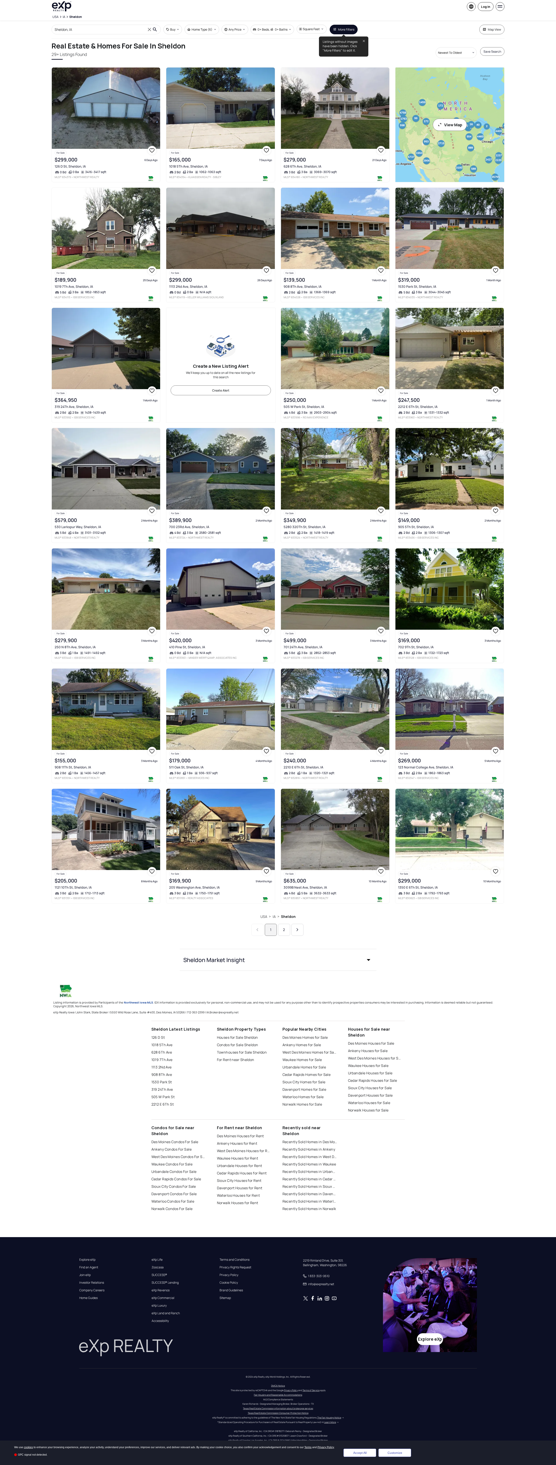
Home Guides (88, 1297)
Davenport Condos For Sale (174, 1193)
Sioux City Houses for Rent (239, 1180)
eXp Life (157, 1259)
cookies (28, 1447)
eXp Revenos (161, 1290)
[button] (278, 960)
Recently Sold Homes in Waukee (309, 1164)
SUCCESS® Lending (165, 1282)
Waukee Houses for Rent (237, 1158)
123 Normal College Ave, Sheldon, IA (425, 767)
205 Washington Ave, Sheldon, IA (194, 887)
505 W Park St (163, 1096)
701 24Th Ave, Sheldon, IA (303, 647)
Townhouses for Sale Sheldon (242, 1052)
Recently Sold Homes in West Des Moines (309, 1156)
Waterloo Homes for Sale (303, 1096)
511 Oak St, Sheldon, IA (186, 767)
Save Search (492, 51)
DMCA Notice (278, 1385)
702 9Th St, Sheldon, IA (416, 647)
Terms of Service (311, 1390)
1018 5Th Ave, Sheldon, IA (188, 166)
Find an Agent (88, 1267)
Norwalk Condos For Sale (172, 1208)
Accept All (360, 1453)
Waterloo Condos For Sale (172, 1201)
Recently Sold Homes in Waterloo (309, 1201)
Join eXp (85, 1274)
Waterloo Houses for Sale (369, 1102)
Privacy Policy (229, 1274)
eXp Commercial (163, 1297)
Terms (308, 1447)
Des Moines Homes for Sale (305, 1037)
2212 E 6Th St (162, 1104)
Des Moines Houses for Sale (371, 1043)
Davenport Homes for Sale (304, 1089)
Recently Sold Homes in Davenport (309, 1193)
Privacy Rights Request (235, 1267)
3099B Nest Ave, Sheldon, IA (305, 887)
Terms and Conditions (234, 1259)
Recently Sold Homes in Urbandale (309, 1171)
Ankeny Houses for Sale (368, 1050)
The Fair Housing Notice (329, 1417)
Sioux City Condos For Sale (173, 1186)
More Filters (346, 29)
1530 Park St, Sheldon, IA (417, 286)
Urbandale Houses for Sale (370, 1073)
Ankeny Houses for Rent (237, 1143)
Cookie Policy (229, 1282)
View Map (453, 124)
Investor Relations (91, 1282)
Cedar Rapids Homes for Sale (306, 1074)
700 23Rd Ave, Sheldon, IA (189, 527)
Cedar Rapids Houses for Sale (372, 1080)
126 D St (158, 1037)
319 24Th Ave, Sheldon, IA (74, 406)
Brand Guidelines (231, 1290)
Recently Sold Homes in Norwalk (309, 1208)
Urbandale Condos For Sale (174, 1171)
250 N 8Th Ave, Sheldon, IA (75, 647)
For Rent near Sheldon (235, 1059)
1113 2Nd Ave (161, 1067)
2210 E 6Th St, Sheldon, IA (303, 767)
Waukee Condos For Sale (172, 1164)
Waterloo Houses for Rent (238, 1195)
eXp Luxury (159, 1305)
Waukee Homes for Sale (302, 1059)
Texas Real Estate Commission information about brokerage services (278, 1408)
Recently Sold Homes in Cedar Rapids (309, 1179)
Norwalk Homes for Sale (302, 1104)
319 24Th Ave (162, 1089)
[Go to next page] (297, 930)
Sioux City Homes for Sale (304, 1082)
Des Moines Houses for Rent (240, 1136)
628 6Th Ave (161, 1052)
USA (263, 916)
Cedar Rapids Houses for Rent (242, 1173)
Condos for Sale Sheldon (237, 1044)
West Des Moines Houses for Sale (375, 1058)
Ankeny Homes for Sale (301, 1044)
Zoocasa (158, 1267)
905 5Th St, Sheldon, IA (416, 527)
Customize (395, 1453)
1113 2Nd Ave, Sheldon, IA (188, 286)
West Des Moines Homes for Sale (309, 1052)
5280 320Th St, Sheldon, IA (305, 527)
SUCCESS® (159, 1274)
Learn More (330, 1422)
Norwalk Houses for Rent (237, 1202)
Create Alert (220, 390)
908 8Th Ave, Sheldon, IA (303, 286)
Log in (485, 7)
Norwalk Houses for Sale (368, 1110)
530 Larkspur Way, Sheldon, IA (78, 527)
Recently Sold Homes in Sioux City (309, 1186)
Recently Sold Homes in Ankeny (308, 1149)
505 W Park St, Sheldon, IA (304, 406)
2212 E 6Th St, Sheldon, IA (418, 406)
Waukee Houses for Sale (368, 1065)
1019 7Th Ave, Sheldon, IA (74, 286)
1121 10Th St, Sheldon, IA (73, 887)
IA (274, 916)
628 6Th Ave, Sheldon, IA (302, 166)
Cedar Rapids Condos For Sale (176, 1179)
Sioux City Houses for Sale (370, 1087)
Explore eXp (87, 1259)
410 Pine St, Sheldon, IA (187, 647)
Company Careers (91, 1290)
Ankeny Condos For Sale (171, 1149)
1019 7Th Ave (162, 1059)
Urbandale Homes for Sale (304, 1067)
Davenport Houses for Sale (370, 1095)
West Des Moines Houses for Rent (244, 1150)
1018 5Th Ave (162, 1044)
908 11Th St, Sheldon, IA (73, 767)
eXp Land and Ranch (166, 1313)
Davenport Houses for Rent (239, 1188)
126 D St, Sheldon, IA (70, 166)
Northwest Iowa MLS (138, 1002)
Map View (494, 29)
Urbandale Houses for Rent (239, 1165)
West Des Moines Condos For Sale (178, 1156)
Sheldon (288, 916)
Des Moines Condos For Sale (174, 1141)
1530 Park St (161, 1082)
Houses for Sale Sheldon (237, 1037)
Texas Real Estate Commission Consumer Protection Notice (278, 1413)
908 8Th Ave (161, 1074)
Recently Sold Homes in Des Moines (309, 1141)
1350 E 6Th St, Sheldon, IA (418, 887)
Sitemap (225, 1297)
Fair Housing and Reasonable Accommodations (278, 1394)
